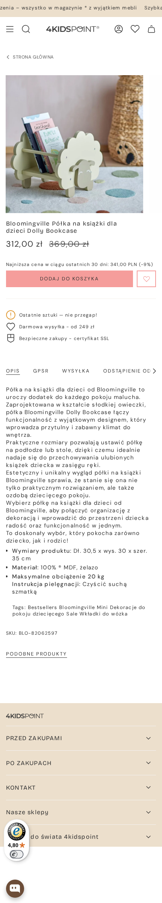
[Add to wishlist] (146, 279)
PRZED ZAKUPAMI (34, 738)
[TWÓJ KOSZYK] (151, 29)
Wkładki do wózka (103, 614)
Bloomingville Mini (83, 607)
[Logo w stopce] (25, 716)
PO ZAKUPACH (29, 763)
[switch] (16, 854)
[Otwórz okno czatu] (15, 889)
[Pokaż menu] (9, 29)
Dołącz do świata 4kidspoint (52, 836)
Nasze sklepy (27, 812)
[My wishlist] (135, 28)
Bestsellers (42, 607)
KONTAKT (21, 787)
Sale (72, 614)
